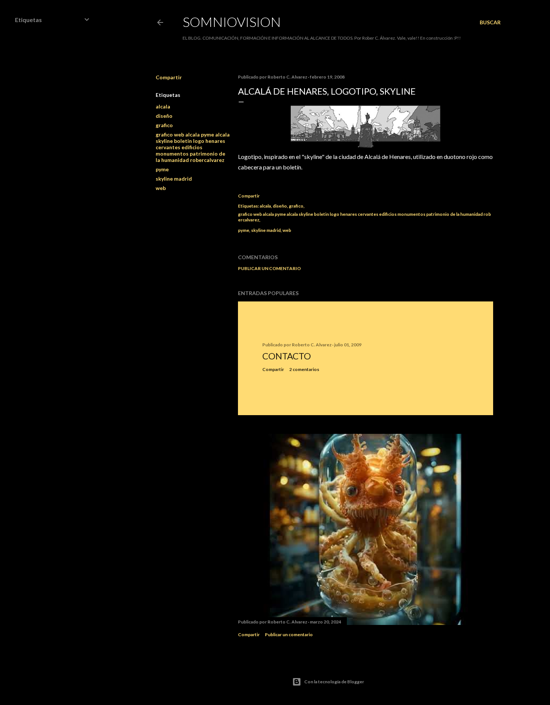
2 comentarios (304, 369)
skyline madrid (174, 178)
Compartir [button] (169, 77)
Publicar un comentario (269, 268)
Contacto (286, 355)
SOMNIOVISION (232, 21)
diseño (164, 116)
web (161, 188)
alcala (163, 106)
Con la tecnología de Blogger (334, 681)
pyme (162, 169)
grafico (164, 125)
